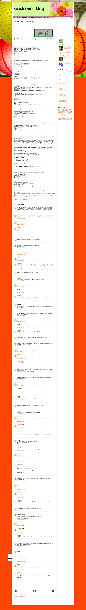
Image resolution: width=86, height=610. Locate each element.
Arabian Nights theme (62, 84)
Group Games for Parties (62, 101)
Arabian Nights (43, 193)
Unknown (18, 227)
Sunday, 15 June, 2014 (20, 393)
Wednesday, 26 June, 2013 (20, 308)
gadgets (59, 117)
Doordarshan (63, 110)
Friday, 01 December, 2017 (21, 578)
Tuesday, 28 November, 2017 (21, 569)
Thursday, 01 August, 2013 (21, 315)
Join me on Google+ (61, 123)
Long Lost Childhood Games (63, 99)
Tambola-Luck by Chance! (67, 38)
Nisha (18, 324)
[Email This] (23, 199)
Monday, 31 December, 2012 (21, 247)
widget (10, 560)
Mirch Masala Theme (62, 91)
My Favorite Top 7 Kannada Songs (64, 55)
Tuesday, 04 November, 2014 (21, 461)
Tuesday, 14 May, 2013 (20, 268)
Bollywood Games (61, 97)
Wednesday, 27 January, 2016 (21, 546)
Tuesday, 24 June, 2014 (20, 400)
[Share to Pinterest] (26, 199)
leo (17, 396)
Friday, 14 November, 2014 (21, 509)
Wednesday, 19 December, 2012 (21, 224)
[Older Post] (53, 591)
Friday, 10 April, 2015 (20, 538)
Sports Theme (61, 94)
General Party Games (38, 195)
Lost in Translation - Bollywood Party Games (67, 63)
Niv (18, 199)
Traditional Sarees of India (63, 44)
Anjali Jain (18, 483)
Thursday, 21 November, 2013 (21, 338)
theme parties (60, 119)
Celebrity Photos (64, 109)
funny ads (70, 115)
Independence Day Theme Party (63, 90)
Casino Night (34, 193)
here (18, 105)
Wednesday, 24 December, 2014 (21, 519)
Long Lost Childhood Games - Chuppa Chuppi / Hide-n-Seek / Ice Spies (67, 47)
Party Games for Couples (62, 102)
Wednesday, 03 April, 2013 (21, 254)
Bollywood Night (23, 193)
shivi (17, 507)
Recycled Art (60, 113)
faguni (18, 564)
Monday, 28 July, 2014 (20, 435)
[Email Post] (20, 199)
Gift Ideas (67, 110)
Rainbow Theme (61, 93)
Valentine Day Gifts (60, 115)
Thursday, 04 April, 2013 (20, 260)
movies (59, 118)
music (62, 118)
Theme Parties (16, 193)
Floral (30, 193)
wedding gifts (68, 119)
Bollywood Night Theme (62, 85)
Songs (63, 113)
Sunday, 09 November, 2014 (21, 489)
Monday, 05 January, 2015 (20, 532)
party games (69, 118)
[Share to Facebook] (25, 199)
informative (69, 117)
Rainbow (27, 193)
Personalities (61, 112)
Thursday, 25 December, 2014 (21, 525)
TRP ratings (70, 113)
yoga (71, 119)
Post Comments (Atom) (21, 596)
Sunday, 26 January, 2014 (20, 345)
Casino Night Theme (62, 87)
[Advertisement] (23, 29)
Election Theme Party (62, 88)
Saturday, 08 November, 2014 (21, 480)
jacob (18, 206)
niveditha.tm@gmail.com (66, 75)
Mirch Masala (48, 193)
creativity (68, 115)
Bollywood (59, 109)
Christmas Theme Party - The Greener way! (65, 53)
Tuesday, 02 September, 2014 (21, 444)
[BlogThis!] (24, 199)
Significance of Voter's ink (67, 57)
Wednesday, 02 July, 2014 (20, 413)
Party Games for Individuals (22, 196)
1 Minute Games (31, 195)
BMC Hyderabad (19, 528)
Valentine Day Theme (62, 95)
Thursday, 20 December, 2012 (21, 240)
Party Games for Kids (23, 195)
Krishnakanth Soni (20, 424)
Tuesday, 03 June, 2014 (20, 379)
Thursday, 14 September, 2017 (21, 561)
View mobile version (34, 593)
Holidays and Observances (66, 111)
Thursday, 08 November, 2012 (21, 210)
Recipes (70, 112)
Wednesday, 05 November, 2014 (21, 473)
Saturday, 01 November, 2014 (21, 450)
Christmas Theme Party (62, 83)
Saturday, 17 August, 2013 (20, 327)
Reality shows (66, 112)
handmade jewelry (63, 117)
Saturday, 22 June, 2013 (20, 280)
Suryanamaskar (66, 113)
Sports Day (38, 193)
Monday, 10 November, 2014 (21, 497)
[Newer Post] (16, 591)
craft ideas (64, 115)
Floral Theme (61, 89)
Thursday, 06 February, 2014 (21, 372)
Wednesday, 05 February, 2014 (21, 358)
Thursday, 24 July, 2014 (20, 421)
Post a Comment (18, 580)
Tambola (59, 114)
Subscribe (59, 79)
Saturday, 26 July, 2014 (20, 430)
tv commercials (65, 119)
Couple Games (16, 195)
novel (64, 118)
